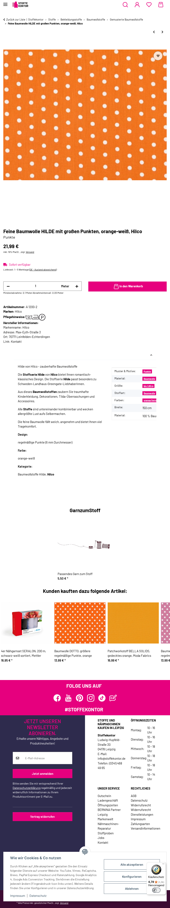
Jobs (101, 838)
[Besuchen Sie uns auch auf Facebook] (57, 698)
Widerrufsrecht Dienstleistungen (142, 812)
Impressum (17, 895)
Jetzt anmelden (42, 773)
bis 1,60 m (148, 386)
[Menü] (163, 864)
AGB (133, 796)
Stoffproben (106, 833)
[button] (125, 4)
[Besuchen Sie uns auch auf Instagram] (90, 698)
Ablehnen (132, 888)
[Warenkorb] (161, 4)
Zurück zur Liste (15, 19)
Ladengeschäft (108, 800)
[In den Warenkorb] (6, 45)
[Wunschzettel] (149, 4)
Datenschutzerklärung (26, 788)
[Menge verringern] (8, 286)
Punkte (147, 371)
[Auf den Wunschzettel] (158, 55)
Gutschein (104, 796)
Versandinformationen (145, 828)
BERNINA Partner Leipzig (109, 812)
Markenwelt (105, 819)
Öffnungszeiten (108, 805)
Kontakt (16, 341)
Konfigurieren (132, 876)
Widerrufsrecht (141, 805)
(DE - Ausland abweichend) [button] (43, 269)
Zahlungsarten (140, 824)
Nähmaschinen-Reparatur (108, 826)
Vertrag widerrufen (42, 816)
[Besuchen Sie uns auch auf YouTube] (68, 698)
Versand (30, 251)
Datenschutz (38, 895)
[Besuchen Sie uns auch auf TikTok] (102, 698)
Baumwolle (149, 378)
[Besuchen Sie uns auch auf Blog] (113, 698)
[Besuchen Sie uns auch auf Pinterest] (79, 698)
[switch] (156, 890)
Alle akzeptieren (131, 864)
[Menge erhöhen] (76, 286)
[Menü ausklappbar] (5, 2)
